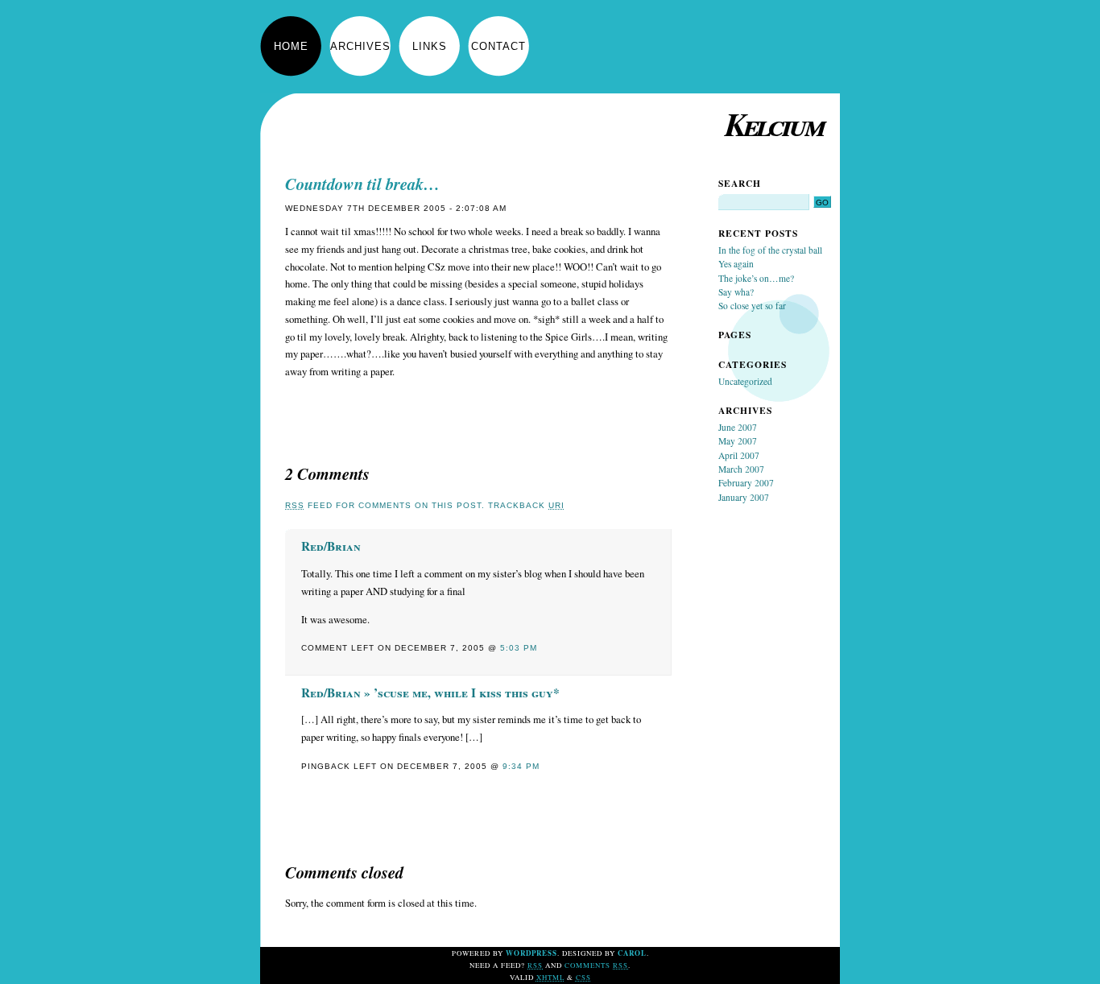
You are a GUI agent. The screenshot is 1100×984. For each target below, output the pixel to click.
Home (291, 46)
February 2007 (746, 483)
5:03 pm (518, 647)
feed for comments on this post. (385, 505)
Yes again (736, 264)
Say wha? (736, 292)
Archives (360, 46)
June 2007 (737, 427)
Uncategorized (745, 381)
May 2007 (737, 441)
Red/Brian (331, 546)
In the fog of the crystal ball (770, 250)
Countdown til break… (362, 184)
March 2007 (741, 469)
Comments (596, 965)
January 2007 (743, 497)
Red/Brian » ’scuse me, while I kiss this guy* (430, 692)
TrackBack (526, 505)
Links (429, 46)
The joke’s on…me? (756, 278)
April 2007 (738, 455)
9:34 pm (521, 766)
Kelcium (774, 124)
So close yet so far (752, 306)
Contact (498, 46)
